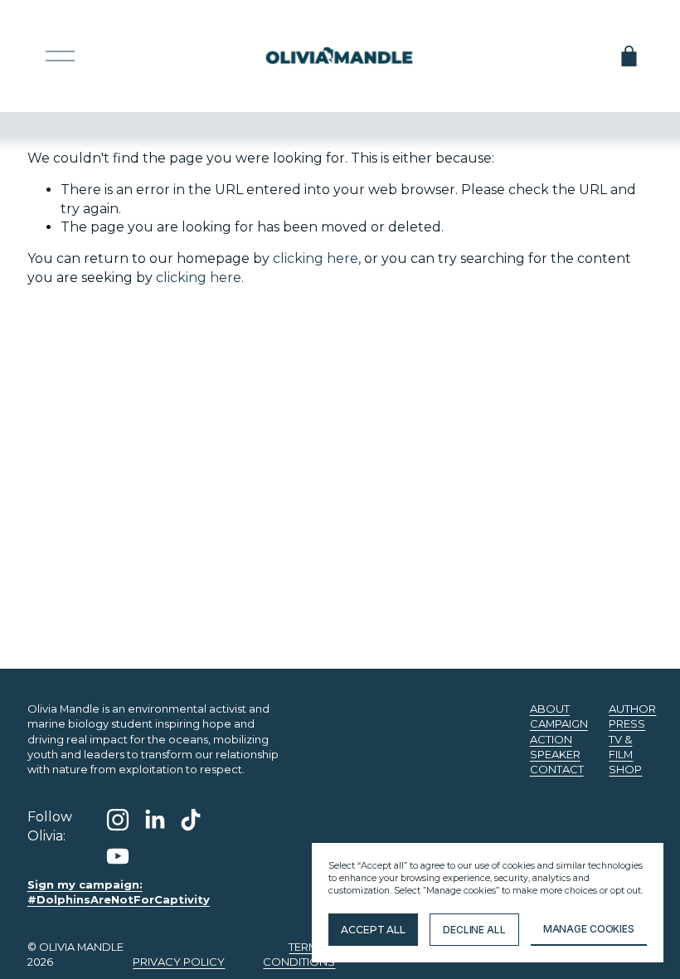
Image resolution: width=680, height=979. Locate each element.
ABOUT (550, 708)
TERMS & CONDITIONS (299, 954)
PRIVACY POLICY (179, 961)
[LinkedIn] (154, 819)
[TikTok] (190, 819)
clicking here (315, 258)
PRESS (627, 723)
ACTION (551, 739)
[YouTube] (117, 856)
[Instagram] (117, 819)
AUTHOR (632, 708)
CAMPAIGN (559, 723)
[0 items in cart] (629, 56)
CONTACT (557, 769)
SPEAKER (555, 754)
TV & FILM (621, 747)
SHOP (625, 769)
